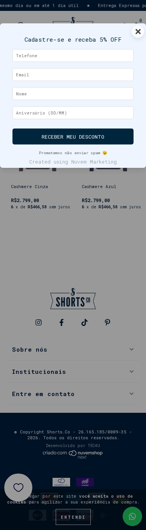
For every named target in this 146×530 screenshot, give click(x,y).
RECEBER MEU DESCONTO (73, 136)
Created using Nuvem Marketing (73, 161)
